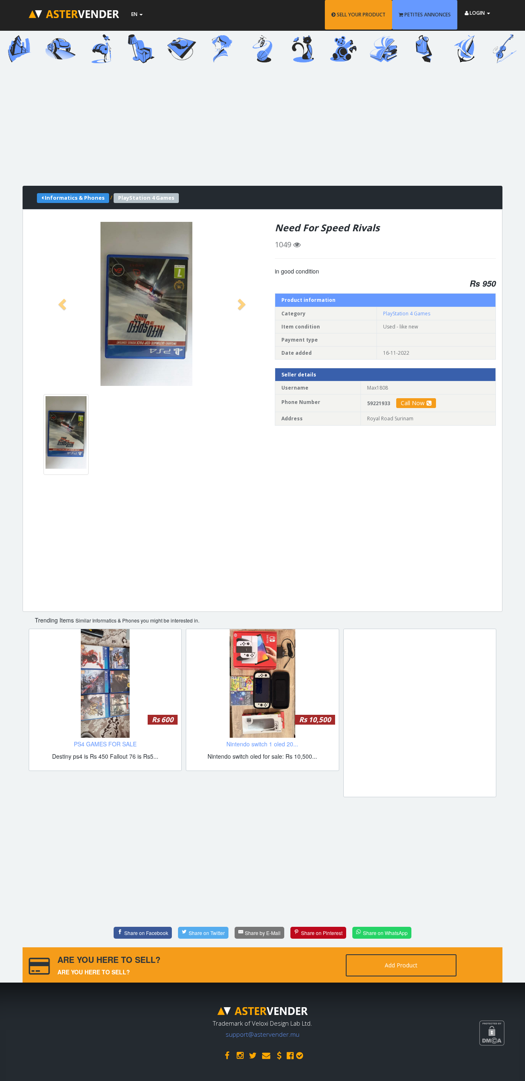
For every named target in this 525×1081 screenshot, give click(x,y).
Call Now (413, 403)
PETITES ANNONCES (427, 14)
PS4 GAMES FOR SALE (105, 744)
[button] (63, 304)
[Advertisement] (256, 128)
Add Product (401, 965)
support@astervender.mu (262, 1034)
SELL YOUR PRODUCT (361, 14)
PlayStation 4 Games (406, 313)
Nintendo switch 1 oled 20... (262, 744)
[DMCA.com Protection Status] (502, 1063)
